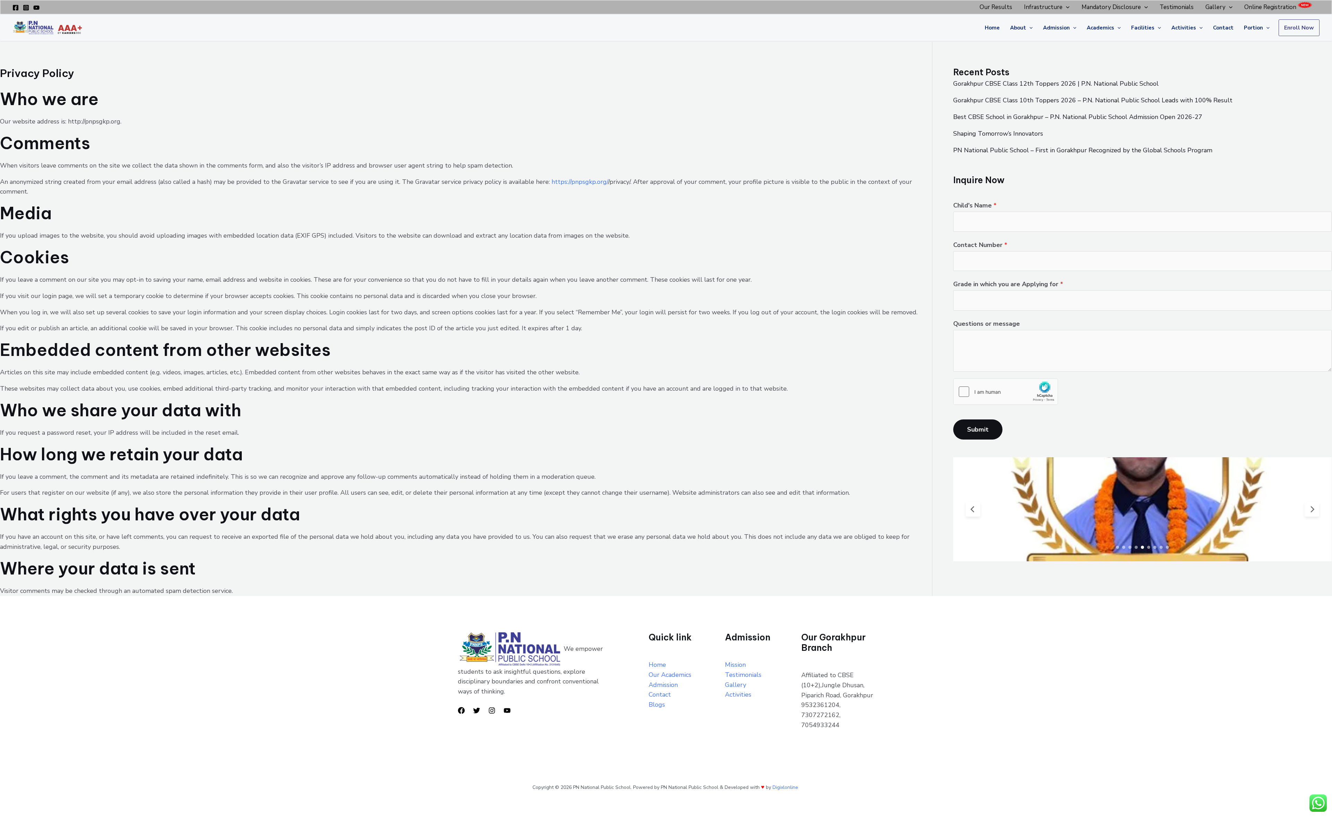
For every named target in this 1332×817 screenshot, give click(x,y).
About (1018, 27)
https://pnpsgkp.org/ (580, 182)
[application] (1065, 7)
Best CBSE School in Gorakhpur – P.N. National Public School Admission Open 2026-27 (1077, 117)
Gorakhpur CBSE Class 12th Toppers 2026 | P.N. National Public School (1056, 83)
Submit (978, 429)
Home (992, 27)
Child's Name (975, 205)
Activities (1183, 27)
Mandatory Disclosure (1111, 7)
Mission (735, 665)
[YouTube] (36, 8)
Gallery (1215, 7)
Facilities (1142, 27)
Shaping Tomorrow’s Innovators (998, 133)
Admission (1056, 27)
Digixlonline (786, 787)
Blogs (657, 704)
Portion (1253, 27)
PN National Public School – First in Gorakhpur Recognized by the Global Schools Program (1082, 150)
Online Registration (1270, 7)
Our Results (996, 7)
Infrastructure (1043, 7)
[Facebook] (15, 8)
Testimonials (1177, 7)
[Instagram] (26, 8)
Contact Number (980, 245)
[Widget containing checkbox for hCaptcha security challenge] (1005, 391)
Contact (1223, 27)
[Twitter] (476, 710)
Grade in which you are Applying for (1008, 284)
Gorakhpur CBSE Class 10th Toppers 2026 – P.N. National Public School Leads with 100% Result (1092, 100)
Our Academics (670, 675)
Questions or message (986, 324)
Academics (1100, 27)
